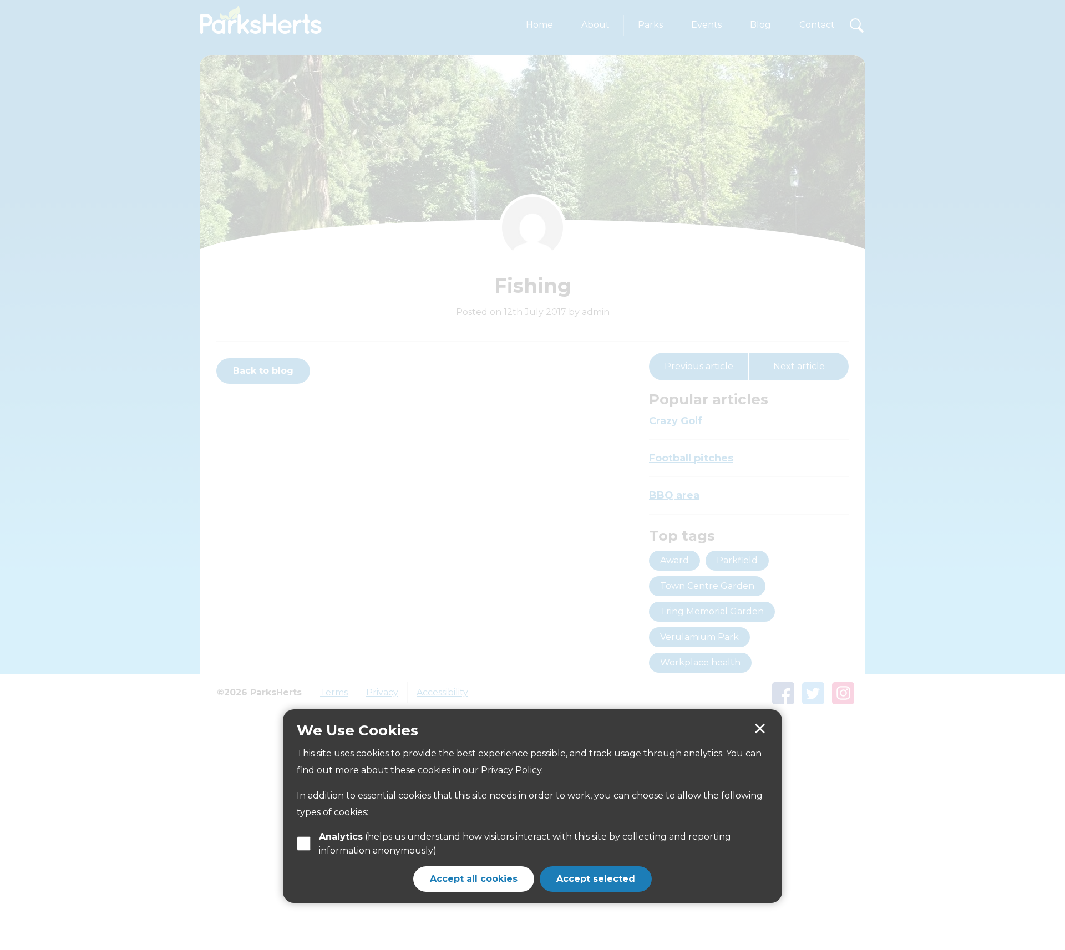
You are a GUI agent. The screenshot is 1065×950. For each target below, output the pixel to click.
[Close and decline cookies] (760, 728)
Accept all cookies (474, 878)
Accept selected (595, 878)
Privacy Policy (511, 769)
